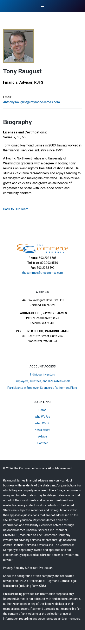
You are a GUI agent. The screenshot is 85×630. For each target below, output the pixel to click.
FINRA (7, 535)
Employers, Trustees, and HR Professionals (42, 381)
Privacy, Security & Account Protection (28, 567)
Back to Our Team (15, 209)
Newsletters (42, 429)
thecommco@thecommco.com (42, 272)
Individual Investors (42, 374)
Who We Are (43, 416)
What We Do (42, 423)
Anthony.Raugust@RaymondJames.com (31, 102)
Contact (42, 443)
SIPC (15, 535)
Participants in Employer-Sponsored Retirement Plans (42, 387)
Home (42, 410)
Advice (42, 436)
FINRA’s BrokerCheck (32, 580)
